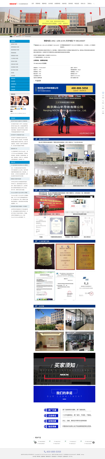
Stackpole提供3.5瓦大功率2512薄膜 (19, 192)
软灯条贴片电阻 (14, 69)
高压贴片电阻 (14, 61)
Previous (1, 20)
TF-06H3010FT (72, 443)
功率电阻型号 (59, 456)
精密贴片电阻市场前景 (16, 178)
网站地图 (78, 454)
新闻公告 (83, 3)
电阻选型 (76, 3)
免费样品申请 (43, 60)
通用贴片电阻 (14, 44)
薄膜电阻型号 (18, 36)
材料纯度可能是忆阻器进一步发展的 (19, 206)
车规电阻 (13, 75)
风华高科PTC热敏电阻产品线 (17, 134)
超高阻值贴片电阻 (15, 47)
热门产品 (70, 456)
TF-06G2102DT (56, 443)
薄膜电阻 (44, 3)
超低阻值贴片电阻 (15, 49)
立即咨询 (36, 60)
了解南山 (89, 3)
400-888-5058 (20, 106)
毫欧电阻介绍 (14, 148)
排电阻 (12, 72)
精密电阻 (38, 456)
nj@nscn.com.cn (14, 113)
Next (103, 20)
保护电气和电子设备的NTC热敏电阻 (19, 121)
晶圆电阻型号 (65, 456)
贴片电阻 (34, 456)
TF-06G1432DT (41, 443)
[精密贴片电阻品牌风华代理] (15, 3)
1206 (23, 36)
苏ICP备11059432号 (59, 454)
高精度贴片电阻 (14, 55)
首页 (33, 3)
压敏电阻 (70, 3)
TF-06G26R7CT (88, 443)
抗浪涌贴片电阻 (14, 67)
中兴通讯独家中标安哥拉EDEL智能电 (19, 165)
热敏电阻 (64, 3)
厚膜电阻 (38, 3)
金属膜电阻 (57, 3)
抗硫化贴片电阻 (14, 64)
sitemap (82, 454)
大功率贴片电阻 (14, 58)
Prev (35, 442)
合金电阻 (50, 3)
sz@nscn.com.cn (22, 113)
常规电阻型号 (54, 456)
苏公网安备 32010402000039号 (70, 454)
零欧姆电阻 (13, 52)
